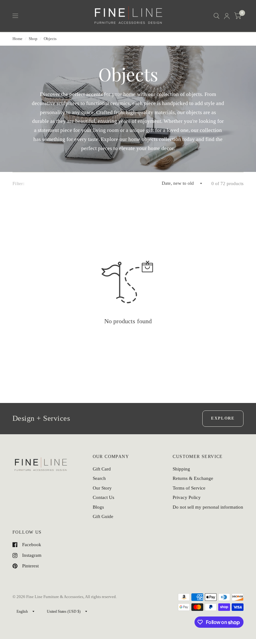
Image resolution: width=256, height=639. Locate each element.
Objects (50, 38)
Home (17, 38)
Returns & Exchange (193, 478)
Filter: (18, 183)
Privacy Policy (187, 497)
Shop (33, 38)
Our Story (102, 488)
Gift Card (102, 468)
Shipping (181, 468)
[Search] (216, 16)
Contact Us (103, 497)
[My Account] (227, 16)
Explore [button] (223, 418)
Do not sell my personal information (208, 507)
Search (99, 478)
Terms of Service (189, 488)
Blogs (98, 507)
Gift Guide (103, 516)
